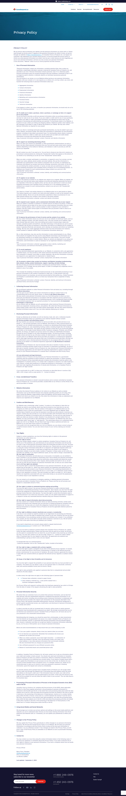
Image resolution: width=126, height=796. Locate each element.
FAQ (94, 777)
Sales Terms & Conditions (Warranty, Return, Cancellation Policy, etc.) (96, 793)
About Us (81, 4)
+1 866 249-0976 (63, 774)
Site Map (67, 793)
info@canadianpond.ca (23, 526)
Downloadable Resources (93, 4)
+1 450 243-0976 (63, 782)
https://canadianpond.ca (34, 55)
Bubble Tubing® (97, 779)
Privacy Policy (75, 793)
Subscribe (40, 781)
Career (62, 4)
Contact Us (70, 4)
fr (102, 4)
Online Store (108, 9)
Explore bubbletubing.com (64, 1)
